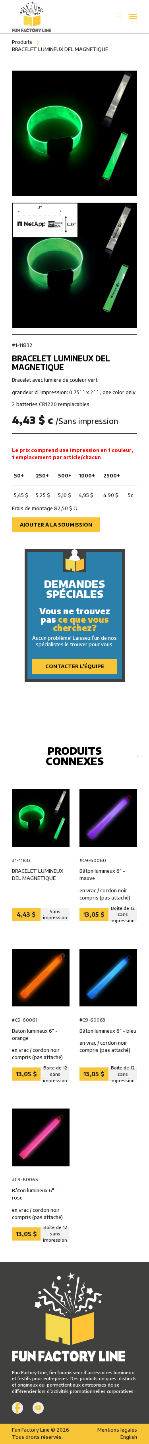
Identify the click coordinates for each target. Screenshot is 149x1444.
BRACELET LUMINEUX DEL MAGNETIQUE (60, 49)
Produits (22, 42)
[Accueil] (43, 17)
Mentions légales (117, 1429)
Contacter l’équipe (74, 666)
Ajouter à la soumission (56, 524)
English (128, 1437)
